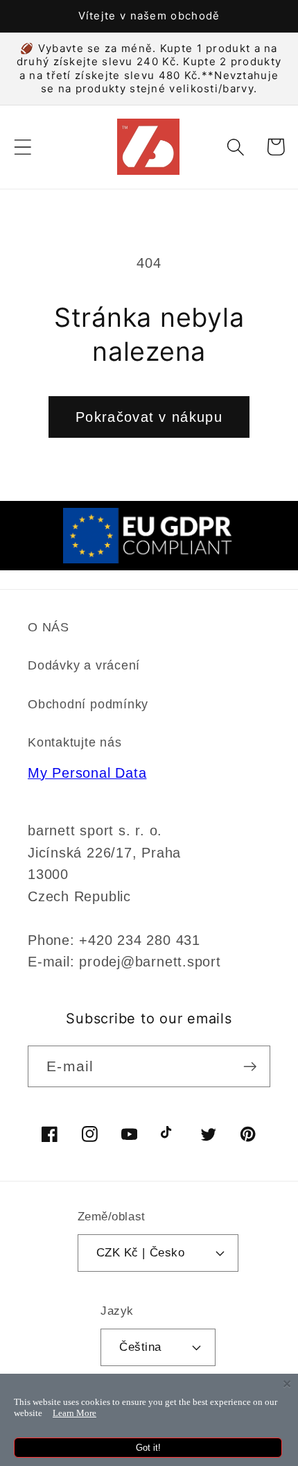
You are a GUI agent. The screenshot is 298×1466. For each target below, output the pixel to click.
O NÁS (48, 627)
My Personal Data (87, 773)
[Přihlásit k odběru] (250, 1067)
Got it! (148, 1447)
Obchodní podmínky (88, 704)
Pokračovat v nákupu (149, 417)
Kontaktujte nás (75, 742)
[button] (22, 147)
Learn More (74, 1413)
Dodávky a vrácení (84, 665)
